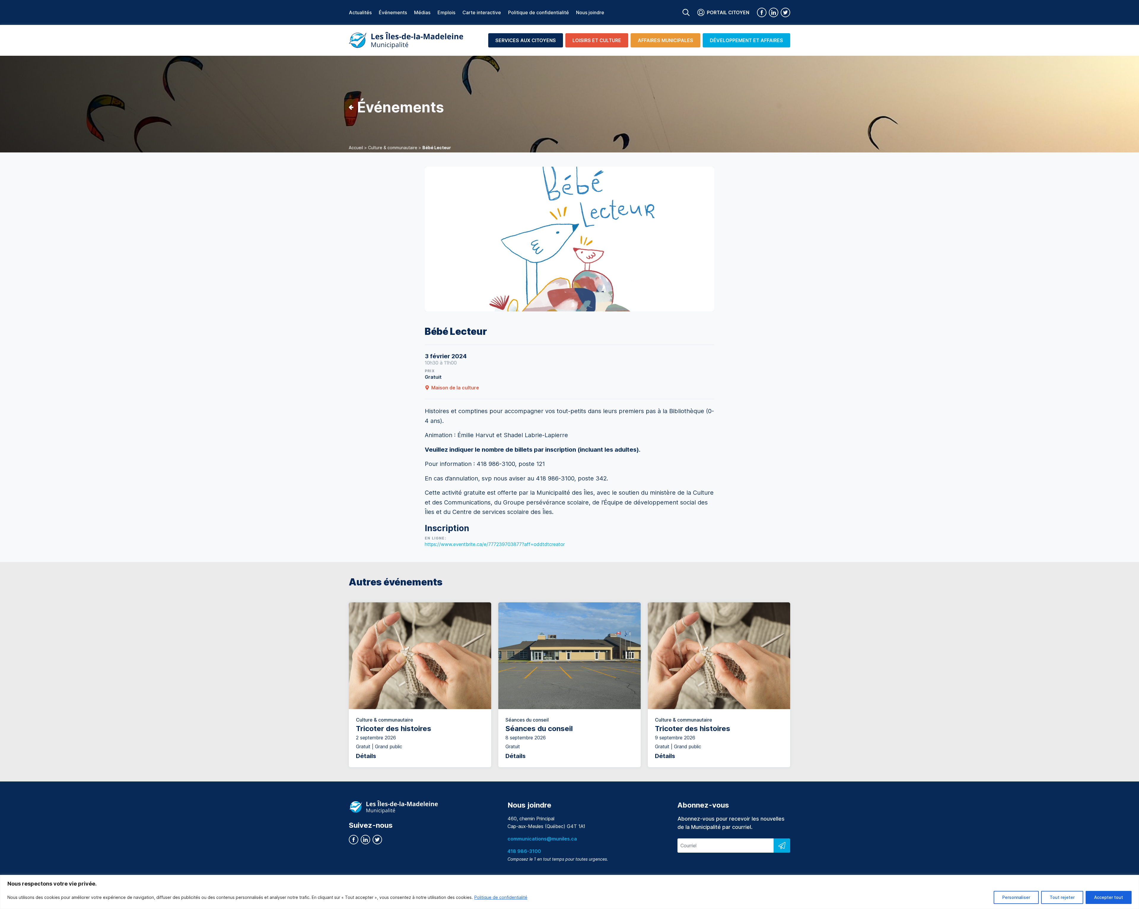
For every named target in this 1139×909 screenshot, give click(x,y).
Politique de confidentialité (500, 897)
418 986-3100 (524, 851)
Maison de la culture (455, 388)
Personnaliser (1016, 897)
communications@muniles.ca (542, 839)
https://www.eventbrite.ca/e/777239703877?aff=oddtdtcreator (495, 544)
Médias (422, 12)
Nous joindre (590, 12)
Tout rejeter (1062, 897)
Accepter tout (1108, 897)
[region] (569, 892)
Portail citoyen (728, 12)
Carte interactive (481, 12)
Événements (393, 12)
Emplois (446, 12)
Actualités (360, 12)
